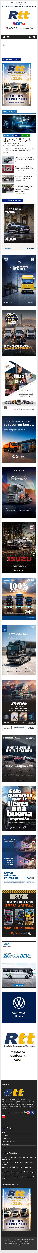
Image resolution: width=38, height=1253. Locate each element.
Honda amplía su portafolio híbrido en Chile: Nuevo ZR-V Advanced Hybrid (16, 141)
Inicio (3, 1132)
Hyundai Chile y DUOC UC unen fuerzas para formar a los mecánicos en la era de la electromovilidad (24, 188)
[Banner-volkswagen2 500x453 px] (19, 1007)
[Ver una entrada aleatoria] (34, 37)
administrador (17, 145)
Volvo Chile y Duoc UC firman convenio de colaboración (23, 177)
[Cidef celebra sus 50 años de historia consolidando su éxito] (8, 166)
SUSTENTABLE (25, 135)
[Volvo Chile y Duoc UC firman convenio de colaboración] (8, 175)
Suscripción (5, 1144)
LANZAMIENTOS (8, 135)
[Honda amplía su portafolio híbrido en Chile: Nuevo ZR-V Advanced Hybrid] (19, 116)
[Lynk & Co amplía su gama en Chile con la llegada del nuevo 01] (8, 156)
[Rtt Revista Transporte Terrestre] (4, 37)
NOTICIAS (17, 135)
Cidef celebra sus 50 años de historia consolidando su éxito (24, 168)
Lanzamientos (6, 1138)
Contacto (5, 1147)
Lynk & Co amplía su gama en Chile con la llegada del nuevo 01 (24, 158)
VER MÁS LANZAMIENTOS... (13, 200)
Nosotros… (5, 1135)
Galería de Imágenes (8, 1141)
